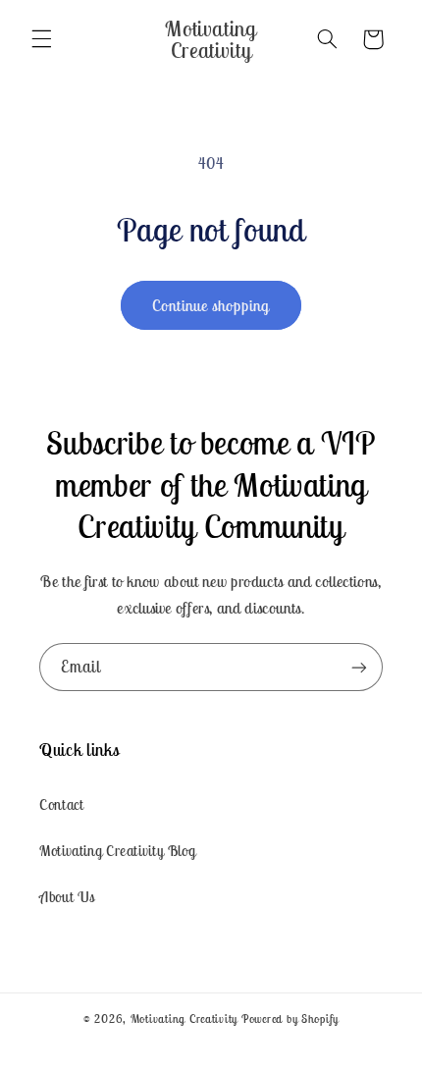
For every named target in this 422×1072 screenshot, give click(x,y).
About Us (67, 896)
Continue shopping (211, 305)
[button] (41, 39)
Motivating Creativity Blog (117, 850)
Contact (61, 804)
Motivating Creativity (186, 1018)
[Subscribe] (359, 667)
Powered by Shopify (290, 1018)
